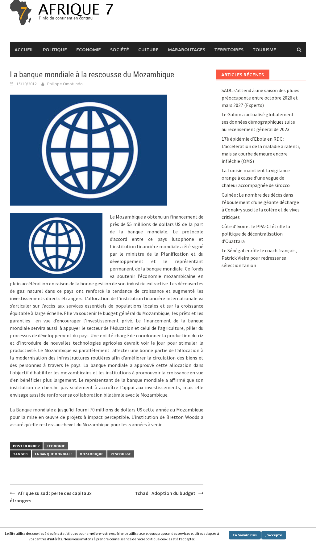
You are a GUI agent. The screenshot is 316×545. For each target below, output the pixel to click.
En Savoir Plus (245, 535)
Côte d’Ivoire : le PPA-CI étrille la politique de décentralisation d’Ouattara (256, 233)
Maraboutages (186, 49)
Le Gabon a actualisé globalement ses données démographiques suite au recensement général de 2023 (258, 121)
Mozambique (91, 454)
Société (119, 49)
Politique (55, 49)
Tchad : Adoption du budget (165, 493)
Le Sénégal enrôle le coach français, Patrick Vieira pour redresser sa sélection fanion (259, 257)
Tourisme (264, 49)
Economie (88, 49)
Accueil (24, 49)
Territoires (228, 49)
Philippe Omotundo (65, 84)
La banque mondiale (54, 454)
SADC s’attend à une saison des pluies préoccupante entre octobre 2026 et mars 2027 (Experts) (260, 97)
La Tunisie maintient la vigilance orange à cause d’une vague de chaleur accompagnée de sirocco (256, 177)
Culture (148, 49)
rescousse (120, 454)
